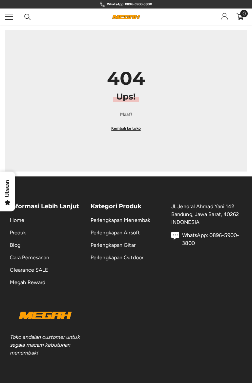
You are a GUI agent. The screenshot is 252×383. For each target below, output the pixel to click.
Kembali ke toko (126, 128)
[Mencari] (28, 17)
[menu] (9, 17)
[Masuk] (224, 16)
